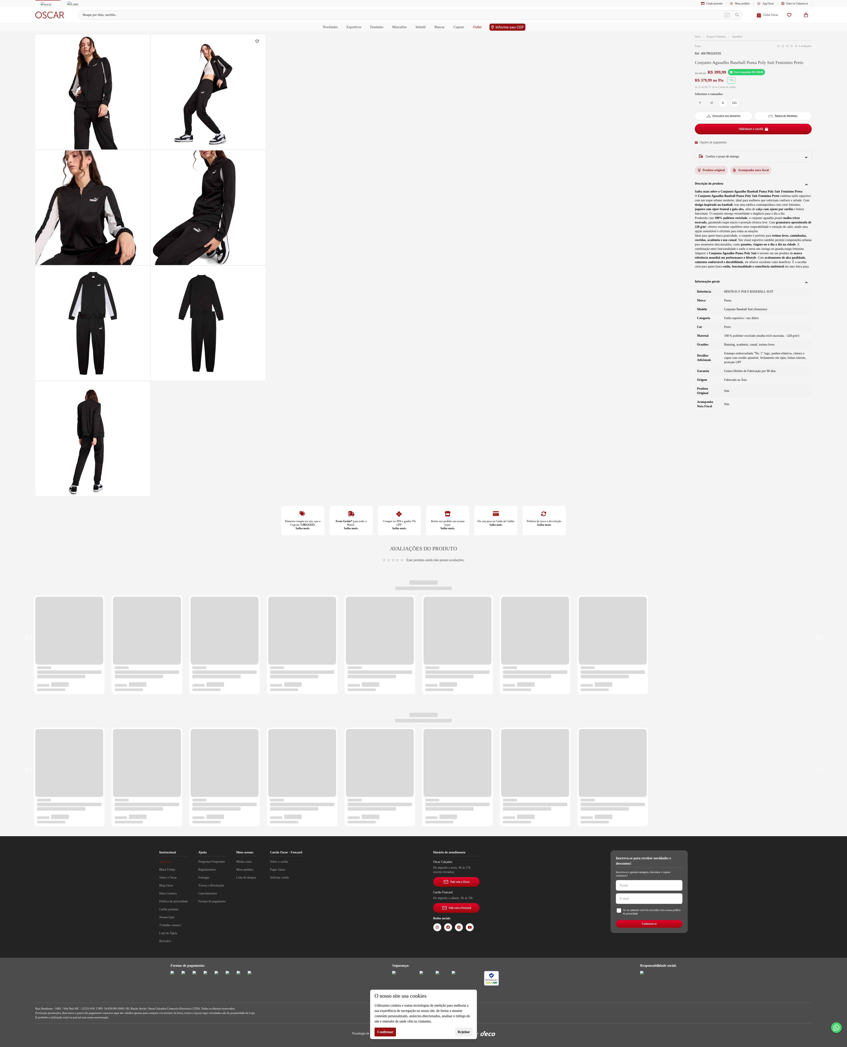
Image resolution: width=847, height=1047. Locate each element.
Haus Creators (168, 893)
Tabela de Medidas (785, 116)
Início (698, 36)
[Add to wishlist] (258, 42)
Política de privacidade (173, 901)
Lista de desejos (246, 877)
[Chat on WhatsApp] (836, 1027)
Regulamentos (207, 869)
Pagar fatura (277, 869)
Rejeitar (464, 1032)
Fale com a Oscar (460, 881)
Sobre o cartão (279, 861)
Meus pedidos (742, 3)
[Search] (737, 15)
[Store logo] (49, 15)
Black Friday (167, 869)
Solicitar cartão (279, 877)
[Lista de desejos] (789, 15)
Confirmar (385, 1032)
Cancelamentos (207, 893)
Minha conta (244, 861)
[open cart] (806, 15)
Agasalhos (737, 36)
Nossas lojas (166, 917)
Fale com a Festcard (460, 907)
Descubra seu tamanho (726, 116)
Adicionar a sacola (751, 129)
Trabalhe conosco (170, 925)
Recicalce (165, 941)
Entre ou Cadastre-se (797, 3)
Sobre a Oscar (168, 877)
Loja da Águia (168, 933)
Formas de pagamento (212, 901)
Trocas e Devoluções (211, 885)
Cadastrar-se (649, 923)
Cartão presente (714, 3)
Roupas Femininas (716, 36)
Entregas (203, 877)
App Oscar (768, 3)
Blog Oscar (166, 885)
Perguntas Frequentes (211, 861)
